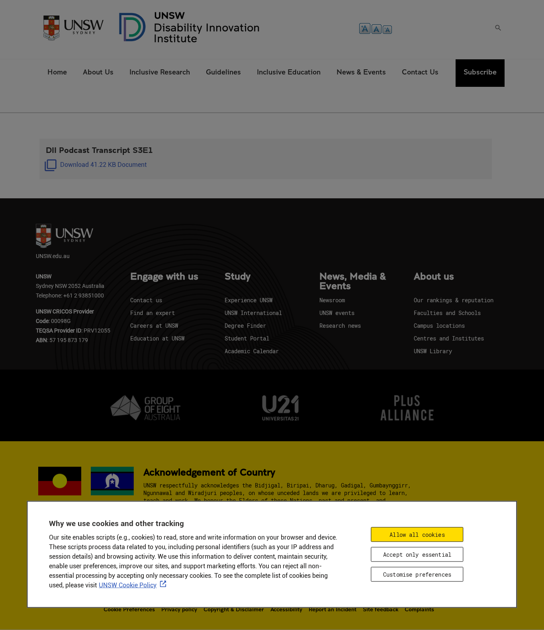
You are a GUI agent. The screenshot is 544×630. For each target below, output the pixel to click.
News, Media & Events (352, 282)
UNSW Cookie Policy (128, 585)
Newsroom (332, 300)
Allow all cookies (416, 534)
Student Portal (247, 338)
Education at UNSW (157, 338)
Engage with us (164, 277)
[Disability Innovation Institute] (189, 27)
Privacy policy (179, 609)
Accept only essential (417, 554)
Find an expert (152, 313)
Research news (340, 325)
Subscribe (480, 72)
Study (237, 277)
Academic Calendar (252, 351)
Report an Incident (332, 609)
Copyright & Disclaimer (234, 609)
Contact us (146, 300)
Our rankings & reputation (453, 300)
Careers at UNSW (154, 325)
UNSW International (253, 313)
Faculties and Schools (447, 313)
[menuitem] (57, 73)
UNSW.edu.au (53, 256)
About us (434, 277)
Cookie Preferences (129, 609)
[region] (272, 554)
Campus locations (439, 325)
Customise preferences (417, 574)
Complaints (419, 609)
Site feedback (380, 609)
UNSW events (336, 313)
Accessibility (286, 609)
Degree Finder (245, 325)
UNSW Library (433, 351)
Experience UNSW (248, 300)
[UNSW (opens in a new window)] (73, 27)
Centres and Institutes (449, 338)
